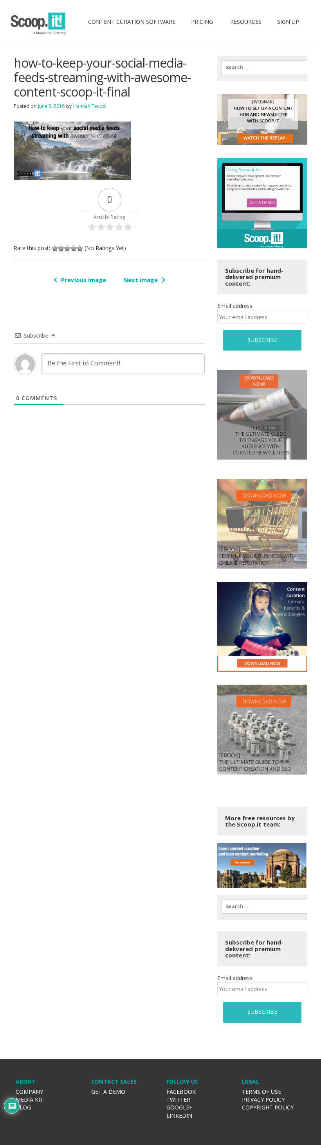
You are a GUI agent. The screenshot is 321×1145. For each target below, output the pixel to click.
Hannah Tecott (89, 106)
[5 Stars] (80, 248)
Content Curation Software (131, 21)
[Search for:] (262, 67)
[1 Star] (55, 248)
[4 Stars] (73, 248)
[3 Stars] (67, 248)
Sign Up (288, 21)
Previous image (83, 280)
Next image (140, 280)
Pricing (202, 21)
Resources (245, 21)
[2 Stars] (61, 248)
